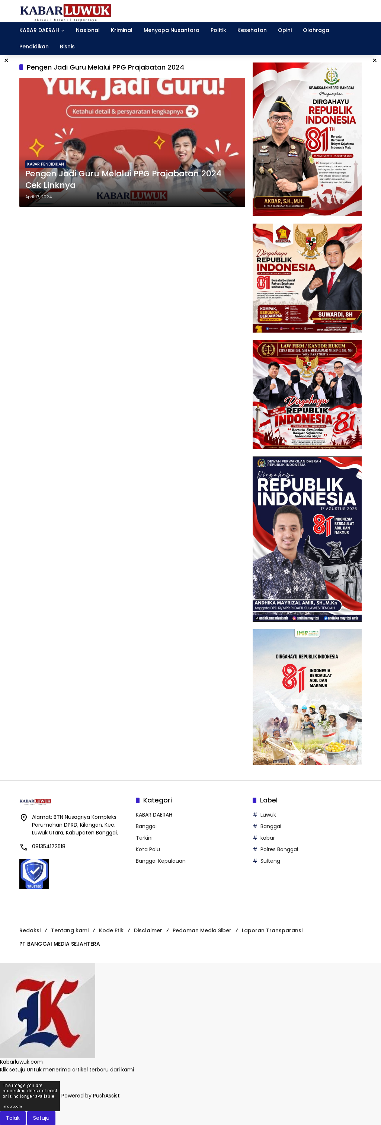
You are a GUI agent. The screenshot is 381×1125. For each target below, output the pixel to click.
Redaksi (30, 930)
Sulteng (270, 861)
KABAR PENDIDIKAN (45, 164)
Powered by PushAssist (90, 1096)
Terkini (144, 838)
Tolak (13, 1118)
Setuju (41, 1118)
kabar (267, 838)
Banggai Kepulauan (161, 861)
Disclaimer (148, 930)
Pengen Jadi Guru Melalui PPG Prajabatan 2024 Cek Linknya (123, 179)
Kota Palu (148, 849)
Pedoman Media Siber (202, 930)
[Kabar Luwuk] (65, 11)
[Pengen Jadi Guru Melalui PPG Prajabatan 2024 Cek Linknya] (132, 142)
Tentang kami (70, 930)
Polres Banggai (279, 849)
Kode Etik (111, 930)
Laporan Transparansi (272, 930)
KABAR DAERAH (154, 814)
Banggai (146, 826)
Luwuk (268, 814)
